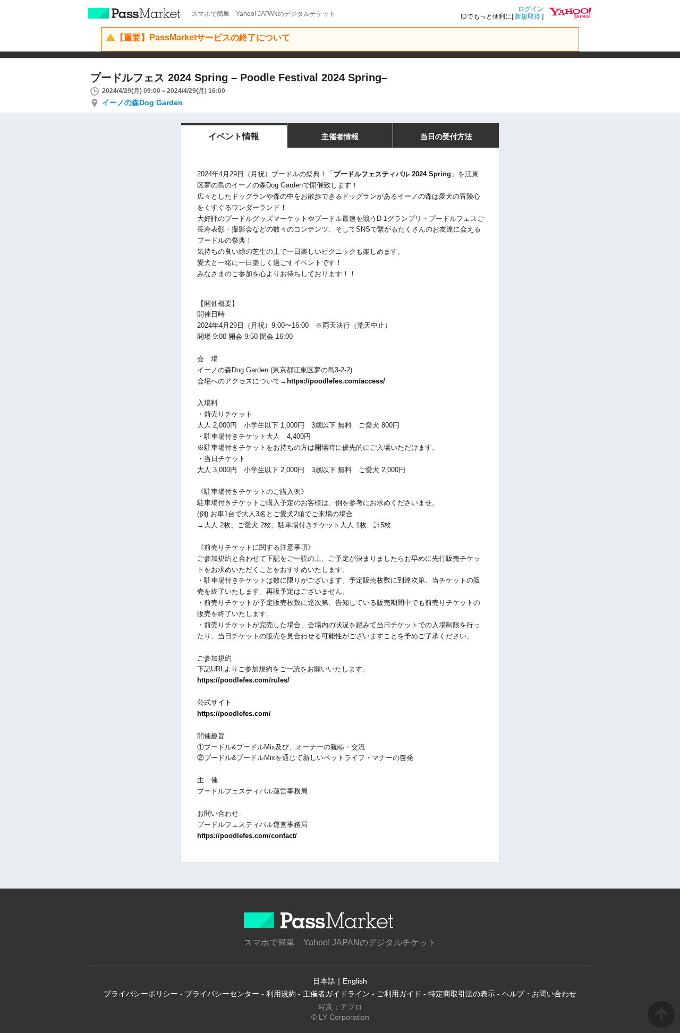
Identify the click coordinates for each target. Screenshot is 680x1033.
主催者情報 (340, 136)
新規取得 (527, 16)
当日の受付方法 (446, 136)
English (355, 981)
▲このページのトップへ (661, 1014)
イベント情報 (233, 136)
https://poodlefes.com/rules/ (243, 680)
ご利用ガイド (399, 993)
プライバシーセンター (222, 993)
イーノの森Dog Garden (142, 102)
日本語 (324, 981)
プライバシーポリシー (141, 993)
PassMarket (134, 13)
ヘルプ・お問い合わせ (539, 993)
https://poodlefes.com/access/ (336, 381)
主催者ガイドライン (336, 993)
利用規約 (281, 993)
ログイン (530, 9)
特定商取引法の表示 (461, 993)
